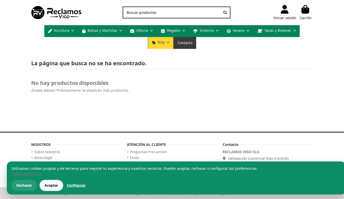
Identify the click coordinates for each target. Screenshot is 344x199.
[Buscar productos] (225, 12)
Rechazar (24, 185)
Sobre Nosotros (47, 152)
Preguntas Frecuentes (148, 152)
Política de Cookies (27, 173)
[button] (61, 31)
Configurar (76, 185)
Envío (134, 157)
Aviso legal (43, 157)
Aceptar (51, 185)
